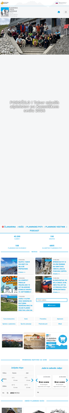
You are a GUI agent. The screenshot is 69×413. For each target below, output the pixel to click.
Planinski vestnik (55, 227)
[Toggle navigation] (65, 12)
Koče (21, 227)
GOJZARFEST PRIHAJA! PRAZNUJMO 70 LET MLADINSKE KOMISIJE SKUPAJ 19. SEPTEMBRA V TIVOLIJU (25, 287)
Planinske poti (34, 227)
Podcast (34, 231)
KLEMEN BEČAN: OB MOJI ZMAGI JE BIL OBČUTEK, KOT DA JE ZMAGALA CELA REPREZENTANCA (60, 284)
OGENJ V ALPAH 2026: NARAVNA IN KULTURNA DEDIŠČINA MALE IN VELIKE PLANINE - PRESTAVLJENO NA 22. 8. (25, 305)
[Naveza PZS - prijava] (5, 3)
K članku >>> (22, 272)
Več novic (52, 305)
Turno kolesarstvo (9, 319)
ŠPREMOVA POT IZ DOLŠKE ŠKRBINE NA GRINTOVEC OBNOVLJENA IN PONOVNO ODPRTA (59, 266)
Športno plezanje (26, 324)
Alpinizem (60, 319)
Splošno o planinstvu (9, 324)
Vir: (3, 395)
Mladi (60, 324)
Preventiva (43, 319)
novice (34, 252)
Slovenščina (62, 3)
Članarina (10, 227)
